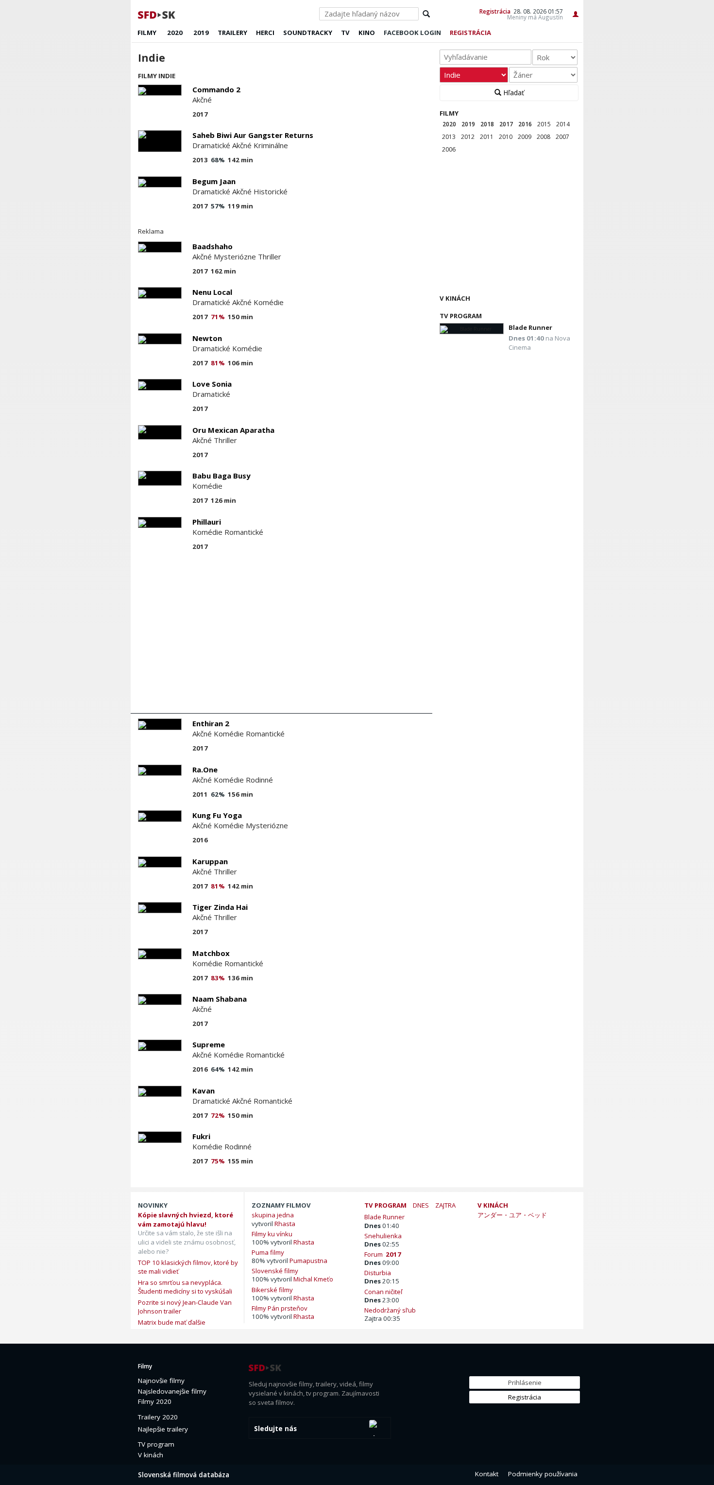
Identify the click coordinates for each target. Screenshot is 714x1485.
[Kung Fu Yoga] (160, 815)
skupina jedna (273, 1215)
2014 (563, 124)
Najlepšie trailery (163, 1429)
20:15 (381, 1281)
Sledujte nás (275, 1428)
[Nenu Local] (160, 292)
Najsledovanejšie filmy (172, 1391)
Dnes (421, 1205)
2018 (487, 124)
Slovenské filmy (275, 1270)
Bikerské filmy (272, 1289)
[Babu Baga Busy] (160, 478)
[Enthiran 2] (160, 724)
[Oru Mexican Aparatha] (160, 432)
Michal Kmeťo (313, 1279)
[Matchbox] (160, 953)
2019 (201, 32)
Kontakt (486, 1473)
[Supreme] (160, 1045)
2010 (505, 137)
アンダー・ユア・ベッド (512, 1215)
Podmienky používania (543, 1473)
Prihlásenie (525, 1382)
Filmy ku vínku (272, 1233)
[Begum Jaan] (160, 182)
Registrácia (494, 11)
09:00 (381, 1262)
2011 (486, 137)
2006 (449, 149)
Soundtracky (307, 32)
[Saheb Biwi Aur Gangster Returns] (160, 141)
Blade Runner (530, 327)
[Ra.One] (160, 770)
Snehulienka (384, 1235)
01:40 (381, 1225)
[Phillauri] (160, 522)
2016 (525, 124)
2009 (524, 137)
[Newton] (160, 338)
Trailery (232, 32)
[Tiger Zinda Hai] (160, 907)
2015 (544, 124)
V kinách (455, 298)
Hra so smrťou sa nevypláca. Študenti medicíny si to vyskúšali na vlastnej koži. (185, 1291)
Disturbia (379, 1272)
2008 (543, 137)
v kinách (492, 1205)
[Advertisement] (281, 635)
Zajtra (445, 1205)
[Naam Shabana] (160, 999)
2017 (506, 124)
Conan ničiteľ (384, 1291)
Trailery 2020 (158, 1417)
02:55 (381, 1244)
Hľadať (512, 92)
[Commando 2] (160, 90)
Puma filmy (268, 1252)
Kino (366, 32)
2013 (449, 137)
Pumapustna (308, 1260)
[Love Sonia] (160, 384)
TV (345, 32)
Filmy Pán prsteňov (279, 1308)
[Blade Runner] (472, 328)
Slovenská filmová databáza (183, 1474)
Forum (382, 1254)
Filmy (146, 32)
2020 (175, 32)
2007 (562, 137)
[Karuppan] (160, 862)
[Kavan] (160, 1091)
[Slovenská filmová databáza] (157, 13)
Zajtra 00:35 (382, 1318)
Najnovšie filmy (161, 1380)
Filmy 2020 (154, 1401)
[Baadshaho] (160, 247)
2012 (468, 137)
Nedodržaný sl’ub (391, 1310)
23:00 (381, 1300)
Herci (265, 32)
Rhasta (284, 1223)
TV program (461, 315)
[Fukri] (160, 1137)
